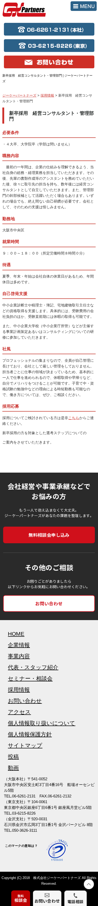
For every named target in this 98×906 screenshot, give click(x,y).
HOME (16, 634)
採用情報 (19, 690)
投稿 (13, 757)
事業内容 (19, 656)
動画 (13, 768)
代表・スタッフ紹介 (33, 667)
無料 (20, 898)
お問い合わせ (48, 603)
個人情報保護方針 (30, 734)
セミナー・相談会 (30, 678)
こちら (73, 418)
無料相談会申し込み (48, 535)
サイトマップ (25, 745)
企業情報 (19, 645)
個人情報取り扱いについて (41, 723)
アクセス (19, 712)
